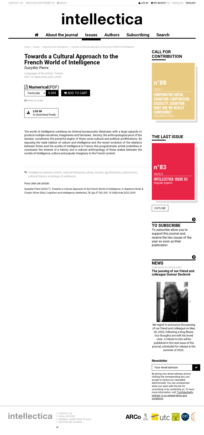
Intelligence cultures (40, 172)
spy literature (113, 172)
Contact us (15, 3)
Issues (36, 47)
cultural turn (129, 172)
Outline (160, 208)
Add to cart (77, 93)
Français (177, 3)
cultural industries (74, 172)
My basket (161, 3)
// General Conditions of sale (73, 419)
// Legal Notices (65, 416)
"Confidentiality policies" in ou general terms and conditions (172, 395)
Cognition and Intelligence (55, 47)
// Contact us (64, 413)
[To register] (196, 367)
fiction (58, 172)
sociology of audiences (62, 176)
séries (89, 172)
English (191, 3)
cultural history (37, 176)
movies (99, 172)
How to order (35, 100)
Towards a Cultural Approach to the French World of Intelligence (102, 47)
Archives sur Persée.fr (40, 3)
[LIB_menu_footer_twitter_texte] (57, 427)
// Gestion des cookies (69, 422)
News (62, 3)
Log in (144, 3)
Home (27, 47)
